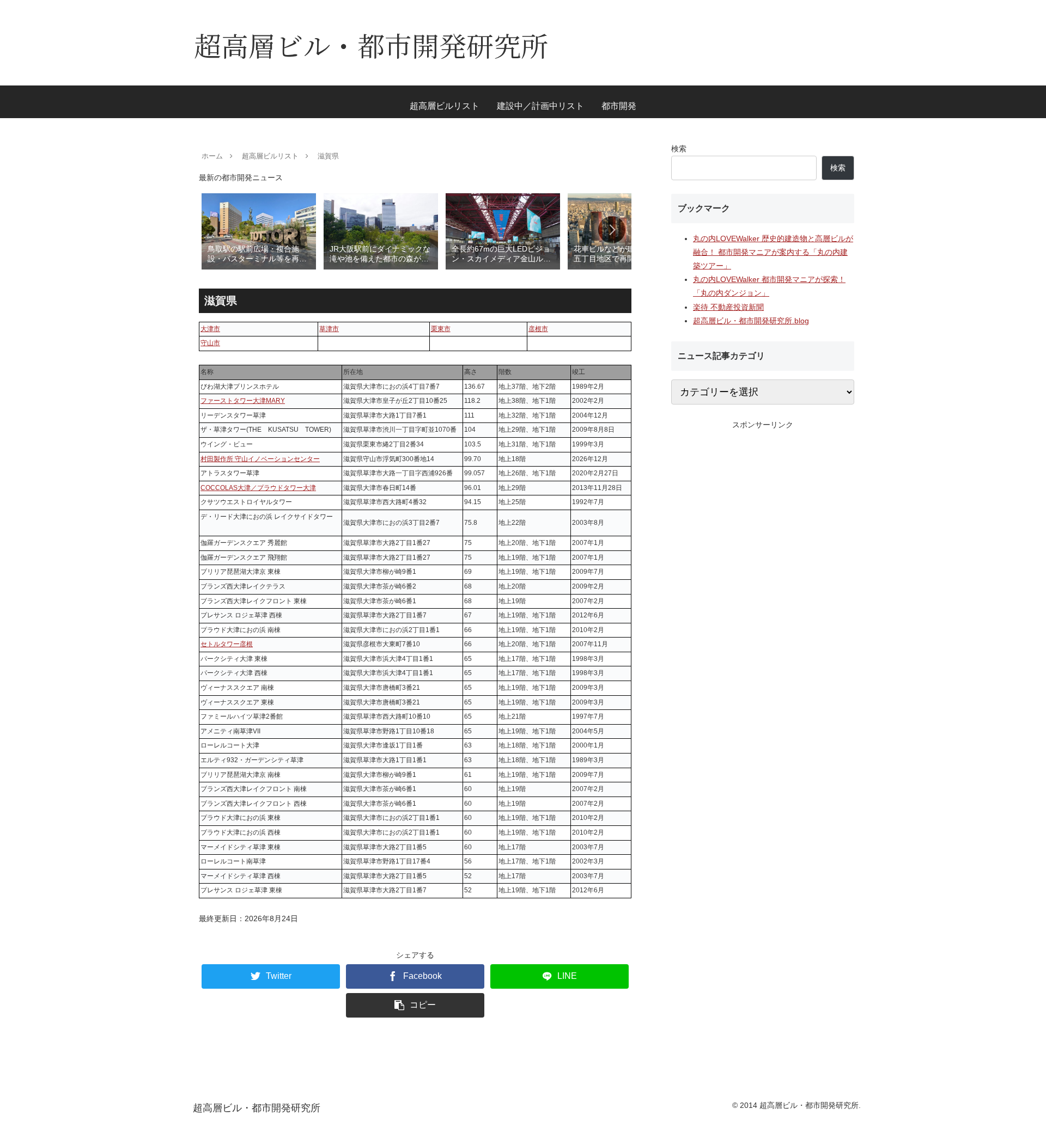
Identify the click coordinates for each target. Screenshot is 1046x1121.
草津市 (329, 329)
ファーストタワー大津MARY (242, 401)
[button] (611, 229)
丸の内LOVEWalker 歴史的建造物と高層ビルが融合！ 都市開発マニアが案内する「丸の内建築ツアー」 (773, 252)
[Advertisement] (762, 508)
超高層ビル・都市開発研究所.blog (751, 320)
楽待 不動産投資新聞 (728, 307)
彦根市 (538, 329)
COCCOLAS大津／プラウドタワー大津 (258, 488)
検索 (678, 148)
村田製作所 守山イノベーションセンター (260, 459)
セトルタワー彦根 (226, 644)
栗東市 (441, 329)
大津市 (210, 329)
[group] (259, 230)
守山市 (210, 343)
